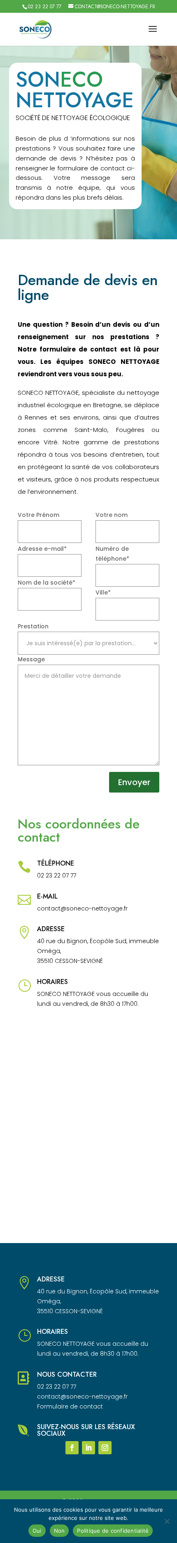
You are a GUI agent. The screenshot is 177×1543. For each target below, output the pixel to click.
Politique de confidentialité (113, 1530)
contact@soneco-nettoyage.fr (82, 908)
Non (59, 1530)
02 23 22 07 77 (44, 6)
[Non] (167, 1521)
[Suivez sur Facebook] (72, 1447)
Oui (37, 1530)
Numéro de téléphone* (112, 554)
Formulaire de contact (70, 1406)
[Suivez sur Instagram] (105, 1447)
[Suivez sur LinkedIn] (88, 1447)
